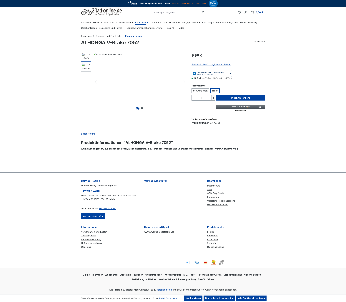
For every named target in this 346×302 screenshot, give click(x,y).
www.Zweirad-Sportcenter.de (159, 231)
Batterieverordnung (91, 239)
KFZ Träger (189, 274)
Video (210, 279)
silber (215, 90)
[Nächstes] (184, 81)
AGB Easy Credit (215, 193)
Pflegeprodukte (172, 274)
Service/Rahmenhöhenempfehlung (177, 279)
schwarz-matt (200, 90)
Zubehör (211, 243)
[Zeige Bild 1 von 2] (138, 108)
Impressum (213, 197)
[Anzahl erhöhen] (209, 98)
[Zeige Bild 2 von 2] (142, 108)
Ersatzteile (212, 239)
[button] (240, 108)
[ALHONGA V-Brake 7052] (140, 82)
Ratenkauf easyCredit (210, 274)
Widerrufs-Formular (217, 204)
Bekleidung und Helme (144, 279)
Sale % (201, 279)
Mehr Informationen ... (168, 298)
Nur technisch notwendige (219, 298)
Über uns (86, 247)
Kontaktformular (107, 208)
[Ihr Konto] (246, 12)
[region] (133, 82)
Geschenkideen (252, 274)
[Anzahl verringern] (194, 98)
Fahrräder (212, 235)
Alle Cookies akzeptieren (251, 298)
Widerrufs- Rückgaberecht (221, 200)
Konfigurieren (193, 298)
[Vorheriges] (96, 81)
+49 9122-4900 (90, 191)
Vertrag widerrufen (93, 216)
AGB (209, 189)
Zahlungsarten (88, 235)
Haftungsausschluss (91, 243)
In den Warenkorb (240, 97)
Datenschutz (213, 185)
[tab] (88, 133)
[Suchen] (203, 12)
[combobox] (176, 12)
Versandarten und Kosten (94, 231)
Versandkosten (164, 289)
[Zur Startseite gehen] (101, 12)
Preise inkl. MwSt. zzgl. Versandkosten (211, 64)
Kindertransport (153, 274)
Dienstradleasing (215, 247)
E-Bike (210, 231)
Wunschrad (111, 274)
